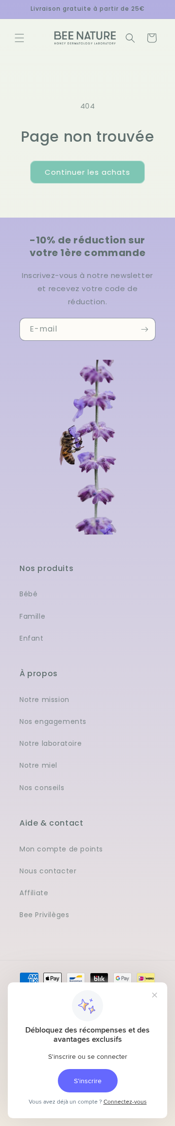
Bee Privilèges (44, 915)
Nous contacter (47, 871)
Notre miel (38, 765)
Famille (32, 616)
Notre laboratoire (50, 743)
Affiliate (33, 893)
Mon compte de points (61, 849)
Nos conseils (41, 788)
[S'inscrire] (144, 329)
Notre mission (44, 699)
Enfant (31, 638)
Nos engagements (53, 721)
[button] (19, 38)
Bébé (28, 594)
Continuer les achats (87, 172)
